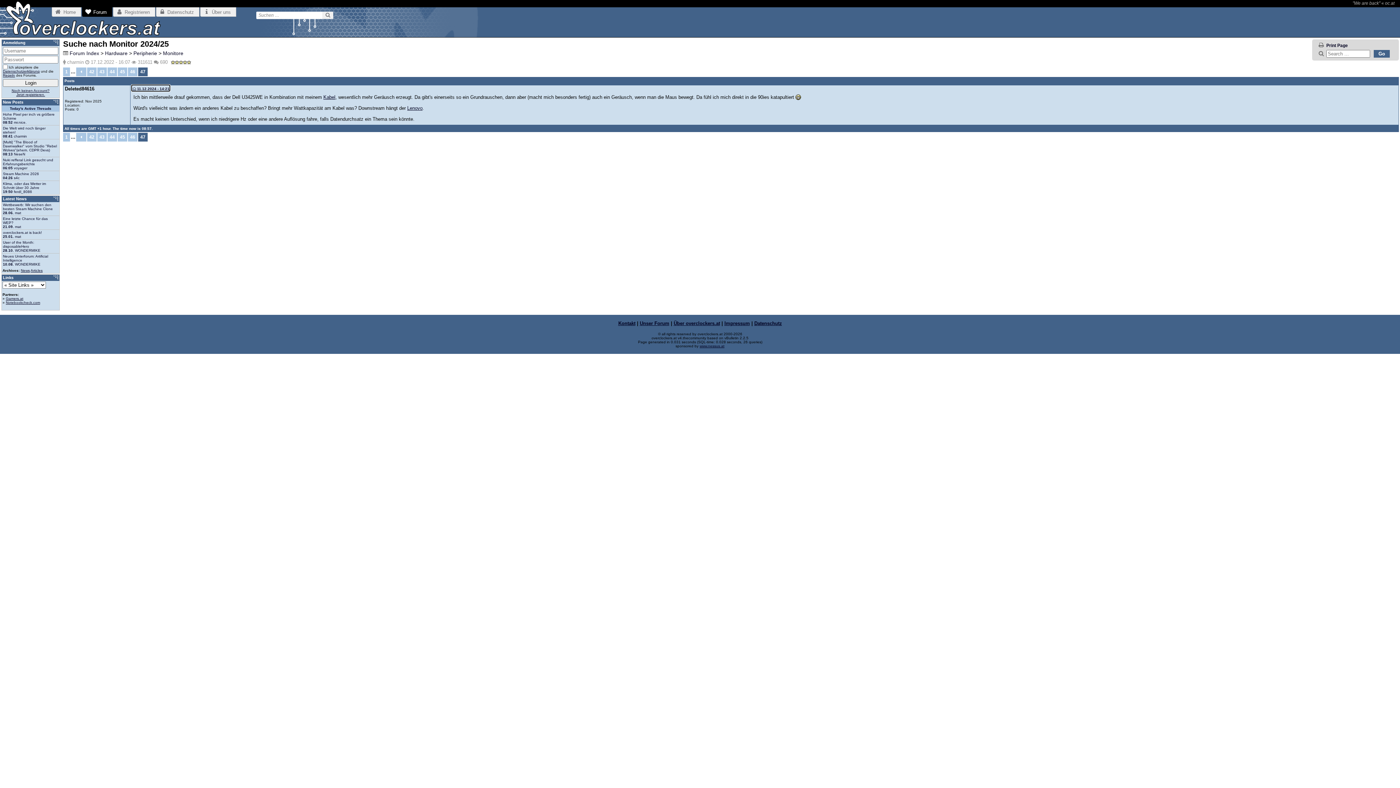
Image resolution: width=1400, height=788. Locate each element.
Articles (37, 271)
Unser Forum (654, 323)
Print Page (1337, 45)
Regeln (9, 75)
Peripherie (145, 53)
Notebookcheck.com (23, 303)
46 (132, 71)
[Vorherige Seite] (81, 71)
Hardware (116, 53)
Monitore (173, 53)
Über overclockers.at (697, 323)
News (25, 271)
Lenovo (415, 108)
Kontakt (626, 323)
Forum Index (84, 53)
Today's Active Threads (30, 109)
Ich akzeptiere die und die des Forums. (28, 71)
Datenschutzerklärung (21, 71)
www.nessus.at (712, 346)
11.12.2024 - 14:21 (153, 89)
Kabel (329, 97)
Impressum (737, 323)
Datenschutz (768, 323)
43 (102, 71)
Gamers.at (14, 299)
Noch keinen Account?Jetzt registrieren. (31, 93)
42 (91, 71)
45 (122, 71)
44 (112, 71)
